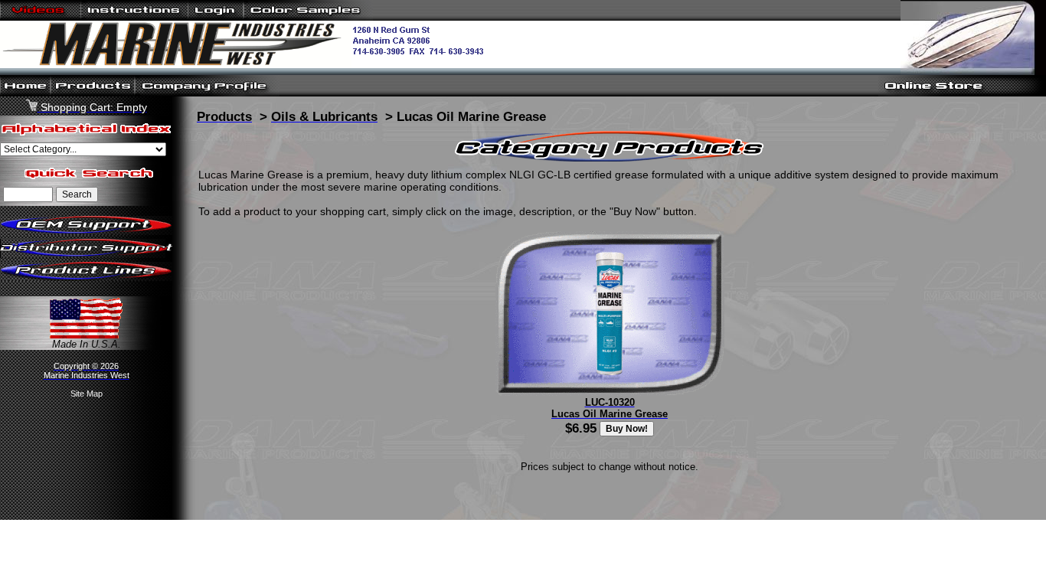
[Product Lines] (86, 277)
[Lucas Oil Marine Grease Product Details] (609, 392)
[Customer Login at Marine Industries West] (216, 17)
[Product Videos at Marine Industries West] (40, 17)
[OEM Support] (86, 231)
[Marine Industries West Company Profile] (207, 93)
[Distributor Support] (86, 254)
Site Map (86, 393)
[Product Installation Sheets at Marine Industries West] (134, 17)
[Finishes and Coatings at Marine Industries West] (308, 17)
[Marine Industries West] (248, 64)
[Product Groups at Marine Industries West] (93, 93)
